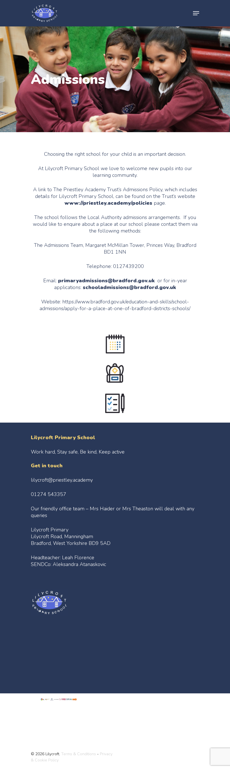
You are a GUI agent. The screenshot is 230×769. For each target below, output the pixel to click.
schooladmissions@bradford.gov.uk (129, 287)
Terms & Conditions (78, 754)
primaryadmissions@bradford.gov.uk (106, 280)
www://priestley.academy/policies (108, 203)
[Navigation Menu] (196, 13)
